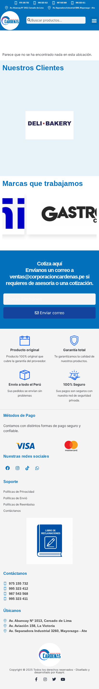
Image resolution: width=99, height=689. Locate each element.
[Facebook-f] (36, 679)
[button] (94, 21)
